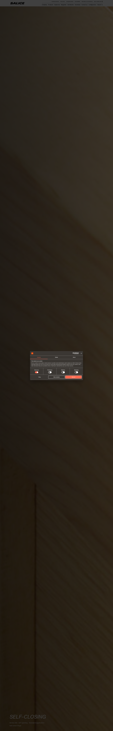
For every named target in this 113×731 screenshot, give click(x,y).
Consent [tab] (39, 357)
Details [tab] (56, 357)
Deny (40, 377)
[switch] (50, 372)
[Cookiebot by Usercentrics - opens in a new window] (73, 353)
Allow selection (56, 377)
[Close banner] (81, 353)
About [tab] (74, 357)
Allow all (73, 377)
